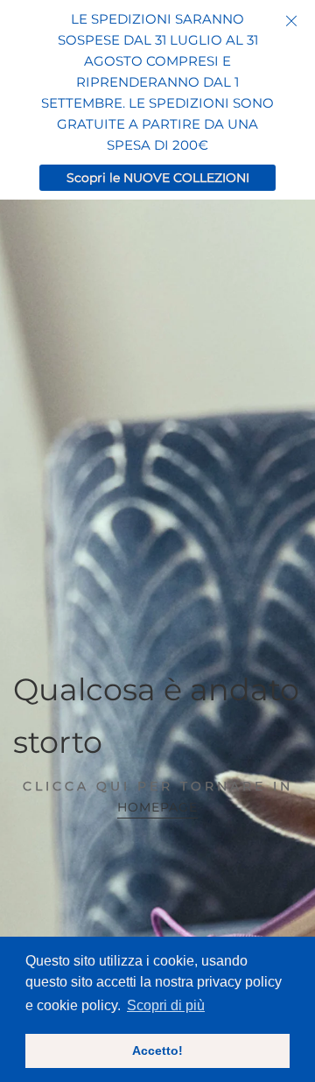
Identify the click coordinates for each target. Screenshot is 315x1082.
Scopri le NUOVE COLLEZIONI (157, 178)
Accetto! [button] (157, 1050)
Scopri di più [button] (166, 1005)
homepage (157, 807)
